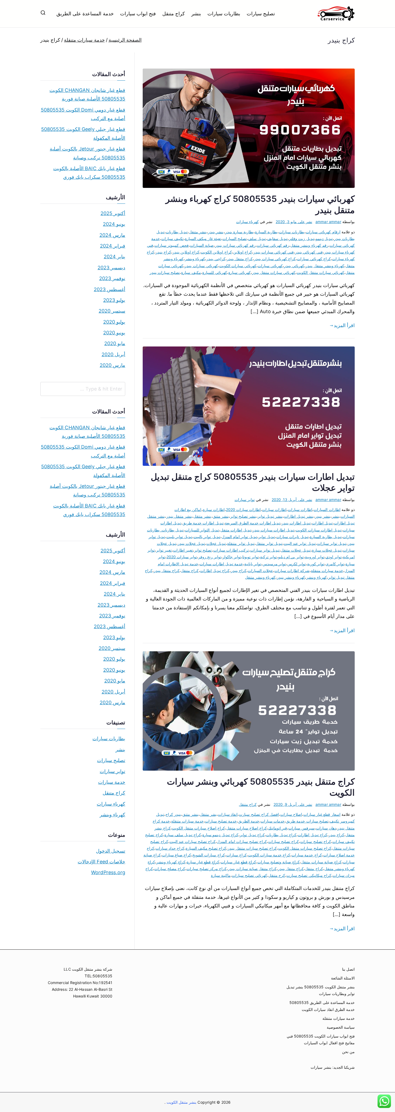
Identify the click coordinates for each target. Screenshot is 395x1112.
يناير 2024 (114, 256)
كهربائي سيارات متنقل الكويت (320, 272)
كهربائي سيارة (239, 272)
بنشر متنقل (198, 232)
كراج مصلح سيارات (169, 868)
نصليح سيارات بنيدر (165, 272)
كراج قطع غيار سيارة (203, 862)
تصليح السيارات (234, 238)
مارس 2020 (112, 365)
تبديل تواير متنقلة (240, 543)
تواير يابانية (252, 564)
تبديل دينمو (324, 238)
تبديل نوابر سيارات (264, 550)
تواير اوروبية (314, 557)
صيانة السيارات (202, 245)
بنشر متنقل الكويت (181, 1102)
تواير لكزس (296, 564)
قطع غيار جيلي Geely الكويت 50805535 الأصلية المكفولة (83, 133)
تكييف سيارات (172, 238)
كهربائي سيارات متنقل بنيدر (274, 272)
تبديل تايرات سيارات (292, 536)
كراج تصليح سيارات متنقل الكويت (304, 848)
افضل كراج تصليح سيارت (259, 814)
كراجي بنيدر (215, 258)
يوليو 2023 (114, 300)
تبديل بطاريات (177, 232)
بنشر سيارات (321, 1067)
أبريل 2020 (113, 354)
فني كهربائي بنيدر (308, 252)
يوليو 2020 (114, 322)
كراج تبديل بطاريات (281, 834)
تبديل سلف (257, 238)
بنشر (196, 13)
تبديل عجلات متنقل (295, 550)
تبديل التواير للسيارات (202, 530)
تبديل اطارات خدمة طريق (203, 523)
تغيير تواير (164, 550)
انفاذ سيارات (228, 814)
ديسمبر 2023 (111, 267)
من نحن (348, 1051)
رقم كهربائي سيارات (273, 245)
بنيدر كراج (173, 814)
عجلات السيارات (260, 570)
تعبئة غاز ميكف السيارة (203, 238)
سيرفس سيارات (301, 828)
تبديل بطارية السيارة (326, 536)
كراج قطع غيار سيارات (238, 862)
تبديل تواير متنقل (269, 543)
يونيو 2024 (114, 224)
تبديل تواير (266, 536)
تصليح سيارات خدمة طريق (307, 821)
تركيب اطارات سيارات (231, 550)
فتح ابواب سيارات (138, 13)
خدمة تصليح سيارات (221, 821)
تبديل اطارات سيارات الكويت (319, 530)
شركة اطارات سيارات (291, 570)
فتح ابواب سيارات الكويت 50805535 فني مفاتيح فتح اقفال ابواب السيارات (321, 1039)
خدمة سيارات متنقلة (327, 570)
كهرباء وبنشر (195, 258)
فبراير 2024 (112, 246)
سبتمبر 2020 (112, 311)
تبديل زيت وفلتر (301, 238)
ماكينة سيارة (221, 875)
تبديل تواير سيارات (331, 543)
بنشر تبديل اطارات (298, 516)
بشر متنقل (208, 814)
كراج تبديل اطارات (214, 570)
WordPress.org (108, 872)
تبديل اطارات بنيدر (296, 523)
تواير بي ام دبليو (291, 557)
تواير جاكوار (231, 557)
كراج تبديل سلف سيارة (182, 834)
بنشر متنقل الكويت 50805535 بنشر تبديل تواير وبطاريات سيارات (320, 990)
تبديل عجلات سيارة (327, 550)
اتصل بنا (348, 969)
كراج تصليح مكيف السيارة (206, 848)
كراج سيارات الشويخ (208, 855)
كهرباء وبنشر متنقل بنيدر (325, 265)
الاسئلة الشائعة (343, 978)
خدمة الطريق (248, 821)
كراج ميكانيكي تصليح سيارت (308, 875)
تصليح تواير (203, 550)
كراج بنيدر (163, 252)
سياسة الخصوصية (341, 1027)
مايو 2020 (114, 343)
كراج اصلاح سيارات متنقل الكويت (198, 828)
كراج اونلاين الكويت (216, 252)
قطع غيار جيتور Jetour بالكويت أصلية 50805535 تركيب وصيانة (87, 153)
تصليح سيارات (261, 13)
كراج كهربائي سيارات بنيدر (275, 258)
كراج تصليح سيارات (283, 841)
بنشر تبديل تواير (270, 516)
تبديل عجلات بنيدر (191, 543)
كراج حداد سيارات (170, 848)
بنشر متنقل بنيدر (179, 516)
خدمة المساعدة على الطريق (85, 13)
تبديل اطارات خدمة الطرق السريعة (253, 523)
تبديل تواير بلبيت (179, 536)
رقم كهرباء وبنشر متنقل (309, 245)
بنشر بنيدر (216, 232)
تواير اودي (334, 557)
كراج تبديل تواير (252, 834)
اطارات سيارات (274, 509)
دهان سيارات (326, 828)
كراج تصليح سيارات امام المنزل (242, 841)
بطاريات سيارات (223, 13)
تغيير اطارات (183, 550)
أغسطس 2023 (109, 289)
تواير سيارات (245, 499)
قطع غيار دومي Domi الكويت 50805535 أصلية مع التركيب (83, 114)
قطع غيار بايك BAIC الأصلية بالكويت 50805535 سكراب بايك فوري (89, 173)
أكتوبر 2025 (112, 213)
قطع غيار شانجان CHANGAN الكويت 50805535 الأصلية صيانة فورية (87, 94)
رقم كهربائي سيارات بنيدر (235, 245)
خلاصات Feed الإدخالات (101, 861)
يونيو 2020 (114, 332)
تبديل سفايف (277, 238)
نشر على (294, 221)
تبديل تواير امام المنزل (239, 536)
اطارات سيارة (214, 509)
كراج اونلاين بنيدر (186, 252)
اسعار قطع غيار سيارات (321, 814)
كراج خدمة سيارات (307, 855)
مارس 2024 (112, 235)
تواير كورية (315, 564)
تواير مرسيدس (274, 564)
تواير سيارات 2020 (182, 557)
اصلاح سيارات (291, 814)
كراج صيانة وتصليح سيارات (278, 862)
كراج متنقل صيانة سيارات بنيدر (252, 868)
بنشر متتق (221, 516)
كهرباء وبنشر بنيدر (291, 577)
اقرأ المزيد (344, 325)
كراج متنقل (173, 13)
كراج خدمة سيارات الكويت (269, 855)
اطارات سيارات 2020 (243, 509)
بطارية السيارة (266, 232)
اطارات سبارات (300, 509)
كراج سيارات (236, 855)
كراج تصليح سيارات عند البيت (193, 841)
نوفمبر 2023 (112, 278)
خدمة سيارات (111, 782)
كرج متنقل (276, 875)
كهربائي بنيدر (294, 265)
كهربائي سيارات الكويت (237, 265)
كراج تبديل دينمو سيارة (220, 834)
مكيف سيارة (191, 272)
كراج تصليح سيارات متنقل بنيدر (252, 848)
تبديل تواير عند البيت (300, 543)
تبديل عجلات (216, 543)
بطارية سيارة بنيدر (239, 232)
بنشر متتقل (202, 516)
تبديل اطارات (322, 523)
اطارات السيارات (327, 509)
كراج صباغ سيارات (176, 855)
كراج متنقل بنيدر (240, 258)
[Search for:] (83, 389)
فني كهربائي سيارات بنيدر (273, 252)
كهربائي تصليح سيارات (249, 875)
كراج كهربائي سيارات (314, 258)
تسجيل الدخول (110, 851)
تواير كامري (335, 564)
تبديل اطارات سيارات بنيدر (274, 530)
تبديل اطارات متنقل (235, 530)
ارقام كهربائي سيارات (323, 232)
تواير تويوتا (250, 557)
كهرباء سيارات (247, 221)
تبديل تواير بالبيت (206, 536)
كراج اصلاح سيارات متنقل (246, 828)
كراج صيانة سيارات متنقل (321, 862)
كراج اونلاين (242, 252)
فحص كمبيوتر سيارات (172, 245)
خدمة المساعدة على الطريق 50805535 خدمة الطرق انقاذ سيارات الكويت (322, 1005)
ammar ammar (328, 221)
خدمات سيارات (273, 821)
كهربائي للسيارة (214, 272)
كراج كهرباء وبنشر (170, 862)
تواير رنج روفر (209, 557)
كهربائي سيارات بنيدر (201, 265)
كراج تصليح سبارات (315, 841)
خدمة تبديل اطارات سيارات (221, 564)
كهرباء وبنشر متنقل (260, 577)
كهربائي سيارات (270, 265)
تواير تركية (268, 557)
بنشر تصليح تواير (243, 516)
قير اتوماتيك (277, 828)
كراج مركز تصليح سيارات (206, 868)
